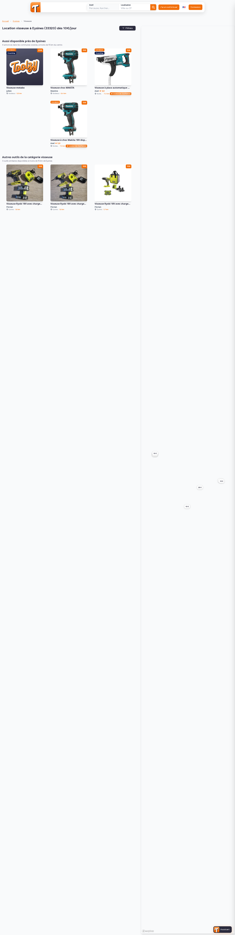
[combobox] (184, 7)
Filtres (129, 28)
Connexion (195, 7)
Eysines (16, 21)
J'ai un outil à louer (168, 7)
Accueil (5, 21)
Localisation (126, 5)
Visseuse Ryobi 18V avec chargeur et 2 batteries (31, 203)
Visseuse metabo (15, 87)
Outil (91, 5)
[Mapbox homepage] (148, 931)
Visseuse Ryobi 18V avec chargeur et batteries (75, 203)
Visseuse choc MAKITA (62, 87)
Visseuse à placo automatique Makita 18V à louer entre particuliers (131, 87)
